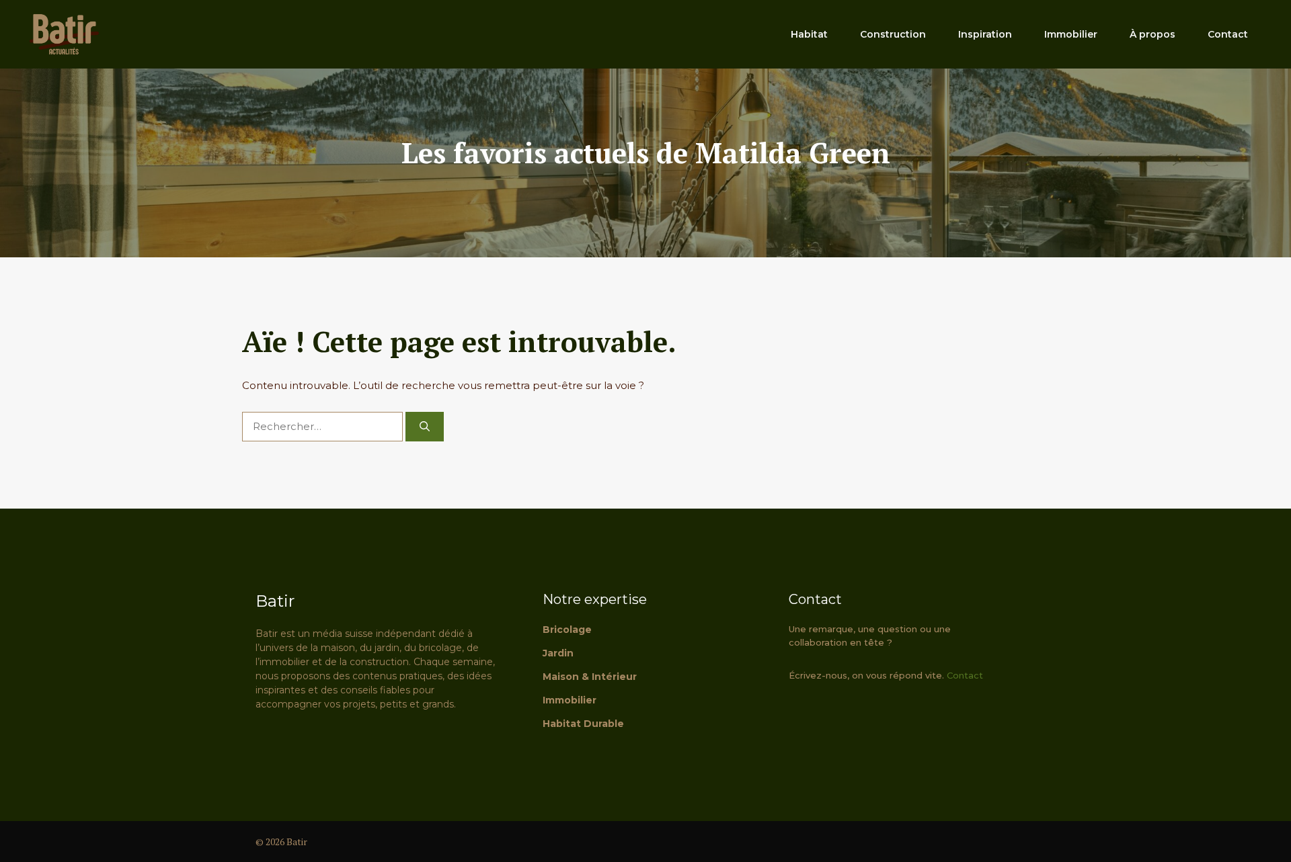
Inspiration (985, 34)
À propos (1152, 34)
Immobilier (1070, 34)
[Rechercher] (424, 427)
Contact (1228, 34)
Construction (893, 34)
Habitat (809, 34)
